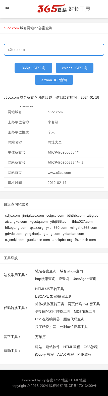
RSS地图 (61, 380)
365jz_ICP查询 (33, 68)
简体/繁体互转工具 (49, 304)
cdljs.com (12, 215)
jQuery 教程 (44, 354)
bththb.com (76, 215)
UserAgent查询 (84, 279)
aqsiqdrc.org (62, 240)
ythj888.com (60, 221)
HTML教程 (71, 347)
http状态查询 (45, 279)
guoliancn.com (38, 240)
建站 (38, 347)
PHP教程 (84, 354)
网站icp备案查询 (39, 28)
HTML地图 (77, 380)
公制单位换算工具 (74, 327)
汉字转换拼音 (45, 327)
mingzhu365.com (83, 227)
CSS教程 (91, 347)
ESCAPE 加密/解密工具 (53, 296)
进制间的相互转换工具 (52, 311)
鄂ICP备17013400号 (80, 386)
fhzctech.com (85, 240)
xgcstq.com (39, 221)
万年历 (40, 337)
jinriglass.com (33, 215)
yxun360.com (56, 227)
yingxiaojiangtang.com (42, 234)
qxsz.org (36, 227)
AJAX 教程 (65, 354)
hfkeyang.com (16, 227)
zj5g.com (94, 215)
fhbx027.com (82, 221)
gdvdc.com (13, 234)
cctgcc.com (55, 215)
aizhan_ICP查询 (54, 80)
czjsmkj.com (14, 240)
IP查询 (64, 279)
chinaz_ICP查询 (74, 68)
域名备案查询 (45, 271)
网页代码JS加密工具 (84, 304)
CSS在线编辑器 (47, 319)
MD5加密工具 (84, 311)
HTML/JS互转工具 (49, 289)
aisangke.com (16, 221)
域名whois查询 (71, 271)
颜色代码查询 (73, 319)
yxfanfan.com (73, 234)
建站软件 (53, 347)
